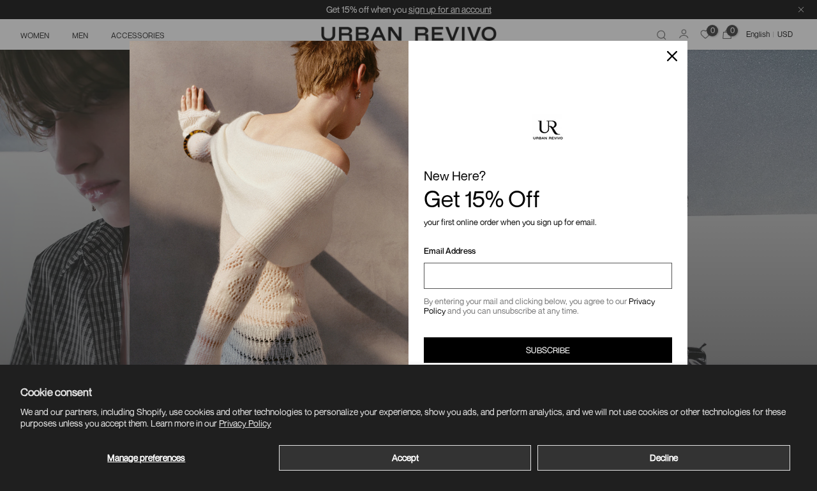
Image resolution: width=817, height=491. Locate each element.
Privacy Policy (245, 423)
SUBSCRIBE (548, 350)
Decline (664, 457)
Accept (405, 457)
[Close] (672, 56)
